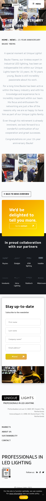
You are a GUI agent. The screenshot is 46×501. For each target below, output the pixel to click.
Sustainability (9, 435)
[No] (43, 494)
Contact (6, 440)
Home (5, 40)
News (13, 40)
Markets (6, 427)
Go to (21, 226)
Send (15, 356)
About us (7, 431)
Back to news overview (17, 194)
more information (15, 494)
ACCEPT (23, 497)
